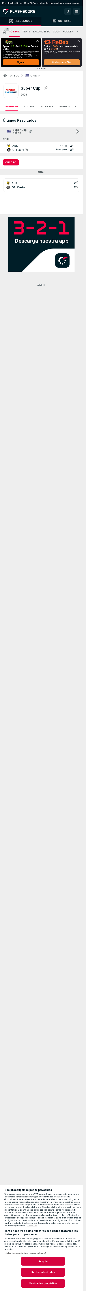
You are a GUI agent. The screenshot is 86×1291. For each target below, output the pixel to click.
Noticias (47, 106)
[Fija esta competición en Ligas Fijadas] (45, 88)
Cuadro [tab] (10, 162)
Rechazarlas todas (43, 1272)
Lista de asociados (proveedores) (25, 1253)
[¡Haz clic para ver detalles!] (41, 147)
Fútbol (13, 75)
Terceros (32, 1225)
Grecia (35, 75)
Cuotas (29, 106)
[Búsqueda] (67, 11)
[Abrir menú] (76, 11)
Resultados (67, 106)
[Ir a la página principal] (22, 11)
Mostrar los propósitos (43, 1283)
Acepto (43, 1261)
